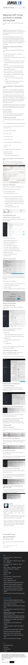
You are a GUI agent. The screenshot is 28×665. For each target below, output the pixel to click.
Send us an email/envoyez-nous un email (10, 545)
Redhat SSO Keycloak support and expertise (13, 584)
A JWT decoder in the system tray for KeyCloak (13, 629)
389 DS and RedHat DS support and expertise (13, 588)
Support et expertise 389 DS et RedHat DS (13, 586)
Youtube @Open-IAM (8, 645)
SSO (4, 24)
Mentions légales (6, 547)
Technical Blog (7, 649)
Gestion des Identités (18, 23)
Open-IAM (6, 647)
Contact (5, 651)
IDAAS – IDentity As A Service (10, 580)
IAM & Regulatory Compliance (10, 604)
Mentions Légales (7, 572)
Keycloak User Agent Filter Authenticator (12, 631)
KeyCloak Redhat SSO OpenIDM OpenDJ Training (14, 593)
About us (5, 574)
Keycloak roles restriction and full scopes (12, 633)
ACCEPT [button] (11, 662)
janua (5, 23)
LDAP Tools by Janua (8, 578)
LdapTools (6, 570)
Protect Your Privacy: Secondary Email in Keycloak (14, 602)
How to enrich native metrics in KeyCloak (12, 638)
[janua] (6, 507)
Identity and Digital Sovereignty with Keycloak (13, 600)
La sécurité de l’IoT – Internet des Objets (12, 576)
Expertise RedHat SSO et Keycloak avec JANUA (13, 582)
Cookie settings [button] (5, 662)
